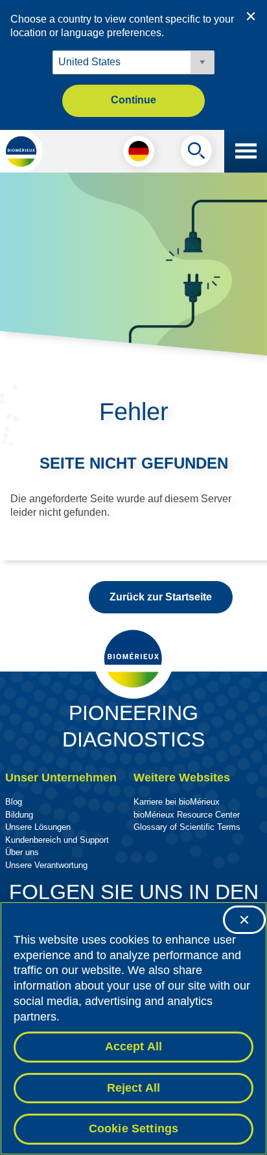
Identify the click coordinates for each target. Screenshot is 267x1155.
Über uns (22, 852)
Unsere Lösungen (38, 827)
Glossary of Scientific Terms (187, 827)
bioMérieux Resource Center (187, 815)
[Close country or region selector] (251, 16)
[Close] (244, 920)
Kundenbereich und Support (57, 840)
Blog (13, 802)
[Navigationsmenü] (245, 151)
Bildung (19, 815)
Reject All (134, 1087)
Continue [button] (133, 99)
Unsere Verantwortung (46, 865)
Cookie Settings (134, 1128)
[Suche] (196, 154)
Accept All (134, 1046)
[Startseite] (21, 151)
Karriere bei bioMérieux (177, 802)
